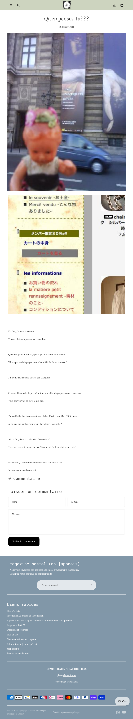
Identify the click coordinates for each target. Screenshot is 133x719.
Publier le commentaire (23, 541)
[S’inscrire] (91, 585)
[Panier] (122, 5)
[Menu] (11, 5)
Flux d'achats (13, 611)
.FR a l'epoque (19, 710)
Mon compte (13, 649)
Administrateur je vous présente (22, 644)
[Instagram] (118, 712)
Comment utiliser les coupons (21, 639)
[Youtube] (124, 712)
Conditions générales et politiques (66, 712)
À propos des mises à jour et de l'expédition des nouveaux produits (39, 620)
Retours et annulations (18, 653)
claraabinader (69, 675)
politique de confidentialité (39, 574)
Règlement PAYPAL (17, 625)
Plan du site (12, 634)
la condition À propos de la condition (25, 615)
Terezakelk (72, 681)
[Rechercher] (18, 5)
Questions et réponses (17, 630)
